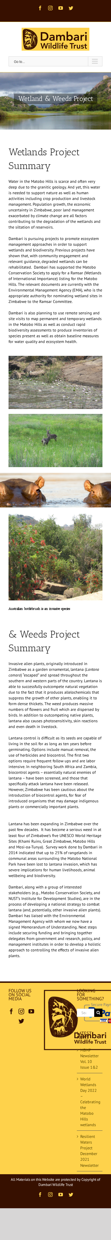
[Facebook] (11, 1011)
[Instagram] (21, 1011)
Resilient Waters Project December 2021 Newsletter (89, 1151)
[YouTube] (31, 1011)
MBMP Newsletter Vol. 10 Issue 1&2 (89, 1058)
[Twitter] (21, 1021)
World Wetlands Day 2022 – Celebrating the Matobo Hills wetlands (90, 1101)
